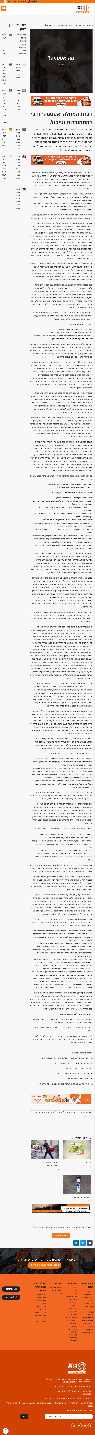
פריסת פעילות (88, 1303)
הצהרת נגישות (88, 1318)
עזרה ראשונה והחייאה (41, 1308)
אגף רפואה (80, 25)
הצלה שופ (42, 1295)
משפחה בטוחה (71, 1317)
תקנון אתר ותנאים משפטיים (87, 1331)
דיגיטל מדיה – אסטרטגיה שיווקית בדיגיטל (60, 1398)
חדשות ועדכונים (55, 1287)
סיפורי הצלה (56, 1290)
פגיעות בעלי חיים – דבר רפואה (17, 136)
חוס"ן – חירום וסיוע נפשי (72, 1297)
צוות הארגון (89, 1306)
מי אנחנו (90, 1291)
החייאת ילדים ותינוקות (82, 1197)
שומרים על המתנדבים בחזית (73, 1290)
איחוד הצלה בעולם (88, 1310)
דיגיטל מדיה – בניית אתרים (67, 1403)
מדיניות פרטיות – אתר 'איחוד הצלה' (87, 1324)
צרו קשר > (88, 1116)
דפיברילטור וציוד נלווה (40, 1302)
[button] (90, 1243)
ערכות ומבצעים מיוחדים (40, 1317)
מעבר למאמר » (22, 53)
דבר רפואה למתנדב (65, 25)
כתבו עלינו (57, 1293)
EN (32, 1)
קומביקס (40, 1403)
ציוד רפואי (42, 1298)
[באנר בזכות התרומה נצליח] (61, 101)
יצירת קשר (87, 1394)
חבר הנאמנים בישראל (88, 1298)
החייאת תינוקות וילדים (17, 67)
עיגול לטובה (73, 1308)
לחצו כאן (58, 1386)
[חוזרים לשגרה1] (61, 1099)
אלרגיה (88, 1162)
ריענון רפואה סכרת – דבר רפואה (17, 195)
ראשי (89, 25)
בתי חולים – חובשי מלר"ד (72, 1312)
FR (36, 1)
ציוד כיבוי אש (41, 1321)
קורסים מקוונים (40, 1313)
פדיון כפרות (73, 1335)
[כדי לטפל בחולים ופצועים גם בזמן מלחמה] (61, 1208)
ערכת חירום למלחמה (73, 1330)
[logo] (82, 9)
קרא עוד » (88, 1166)
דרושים (90, 1315)
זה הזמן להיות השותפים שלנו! (45, 1265)
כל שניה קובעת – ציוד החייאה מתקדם (71, 1323)
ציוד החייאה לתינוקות (73, 1303)
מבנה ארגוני (89, 1294)
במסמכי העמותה (69, 1382)
